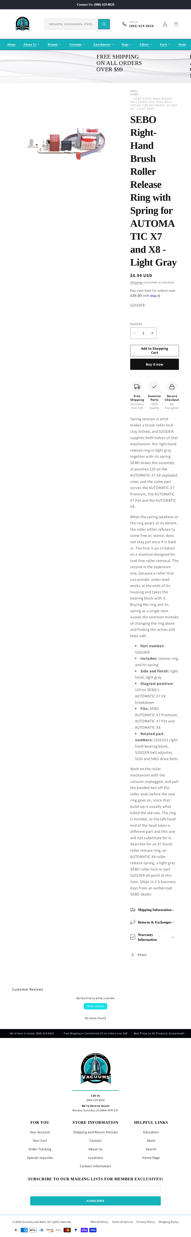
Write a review (95, 1006)
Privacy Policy (146, 1222)
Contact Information (95, 1166)
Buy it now (154, 364)
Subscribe (95, 1200)
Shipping (136, 282)
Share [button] (141, 954)
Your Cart (40, 1140)
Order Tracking (40, 1149)
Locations (95, 1157)
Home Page (151, 1157)
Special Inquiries (40, 1157)
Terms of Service (122, 1222)
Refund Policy (99, 1222)
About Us (95, 1149)
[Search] (104, 24)
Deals (151, 1140)
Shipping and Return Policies (95, 1132)
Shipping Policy (169, 1222)
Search (151, 1149)
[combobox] (71, 24)
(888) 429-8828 (96, 1100)
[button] (154, 910)
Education (151, 1132)
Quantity (136, 324)
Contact (95, 1140)
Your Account (40, 1132)
